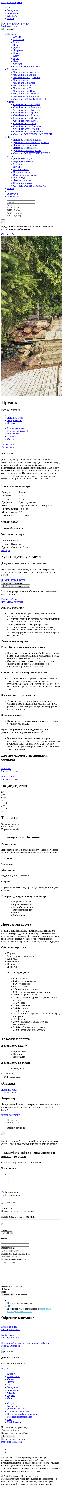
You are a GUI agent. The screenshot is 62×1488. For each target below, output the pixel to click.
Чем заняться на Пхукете (26, 91)
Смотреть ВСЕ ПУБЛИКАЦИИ (29, 185)
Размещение (17, 431)
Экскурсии (13, 10)
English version (14, 1422)
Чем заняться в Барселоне (26, 72)
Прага (16, 58)
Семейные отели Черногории (28, 131)
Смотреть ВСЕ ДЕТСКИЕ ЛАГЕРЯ (31, 153)
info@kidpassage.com (11, 2)
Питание (17, 166)
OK (3, 234)
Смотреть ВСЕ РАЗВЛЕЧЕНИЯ (29, 99)
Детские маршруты (23, 158)
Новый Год (19, 177)
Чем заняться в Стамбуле (26, 93)
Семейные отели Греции (26, 112)
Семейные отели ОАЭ (24, 123)
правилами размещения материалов (29, 1310)
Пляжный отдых (21, 172)
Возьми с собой (21, 169)
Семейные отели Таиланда (27, 126)
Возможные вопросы (12, 602)
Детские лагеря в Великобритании (31, 142)
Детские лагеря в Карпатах (27, 150)
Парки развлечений (23, 161)
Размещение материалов (19, 1416)
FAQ (9, 1419)
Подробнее (11, 234)
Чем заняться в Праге (24, 88)
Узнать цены (7, 444)
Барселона (18, 39)
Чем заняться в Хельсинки (26, 96)
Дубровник (19, 50)
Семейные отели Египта (25, 115)
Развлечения (13, 69)
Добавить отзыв (9, 1089)
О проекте (12, 1403)
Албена (17, 37)
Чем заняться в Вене (23, 80)
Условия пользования (18, 1411)
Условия (11, 436)
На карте (5, 550)
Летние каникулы (22, 180)
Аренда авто (13, 13)
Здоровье (18, 164)
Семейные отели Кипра (25, 120)
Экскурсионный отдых (25, 175)
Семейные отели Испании (26, 118)
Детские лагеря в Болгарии (27, 139)
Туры (10, 7)
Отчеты (11, 1398)
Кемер (16, 53)
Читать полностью (10, 1115)
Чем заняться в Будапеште (26, 77)
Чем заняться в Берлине (25, 74)
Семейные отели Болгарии (27, 107)
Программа (13, 433)
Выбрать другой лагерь (13, 580)
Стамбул (17, 64)
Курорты (11, 34)
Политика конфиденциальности (23, 1414)
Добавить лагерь (15, 1408)
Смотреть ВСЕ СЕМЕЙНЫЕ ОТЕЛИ (32, 134)
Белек (16, 42)
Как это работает (10, 599)
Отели (10, 101)
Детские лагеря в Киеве (25, 148)
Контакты (12, 15)
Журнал (11, 156)
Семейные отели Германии (27, 110)
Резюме (15, 428)
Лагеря (10, 137)
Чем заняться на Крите (24, 85)
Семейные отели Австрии (26, 104)
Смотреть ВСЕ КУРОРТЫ (26, 66)
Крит (16, 55)
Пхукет (17, 61)
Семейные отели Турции (26, 129)
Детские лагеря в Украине (26, 145)
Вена (15, 45)
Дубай (16, 47)
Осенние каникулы (23, 183)
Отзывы (11, 439)
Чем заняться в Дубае (24, 83)
